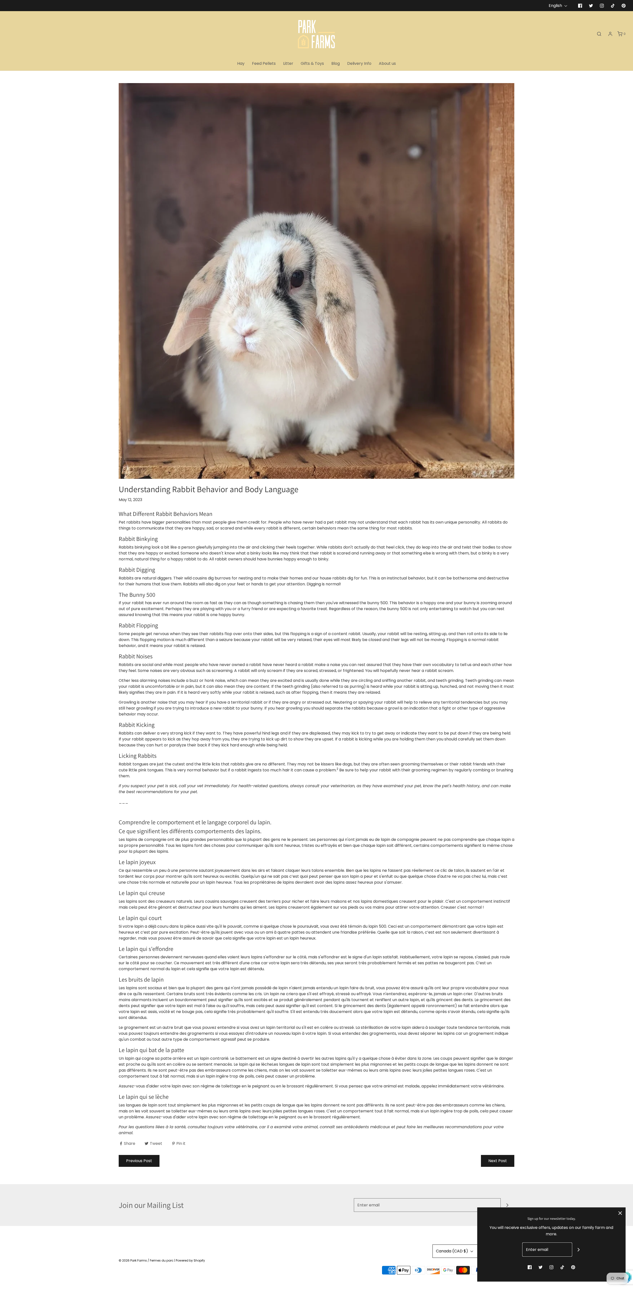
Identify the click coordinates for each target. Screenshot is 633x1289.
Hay (241, 63)
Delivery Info (359, 63)
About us (387, 63)
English (556, 5)
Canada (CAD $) (452, 1251)
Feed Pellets (264, 63)
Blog (335, 63)
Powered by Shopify (190, 1260)
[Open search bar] (599, 34)
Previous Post (139, 1161)
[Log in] (610, 33)
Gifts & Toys (312, 63)
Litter (288, 63)
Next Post (497, 1161)
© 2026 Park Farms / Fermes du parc (146, 1260)
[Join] (507, 1205)
